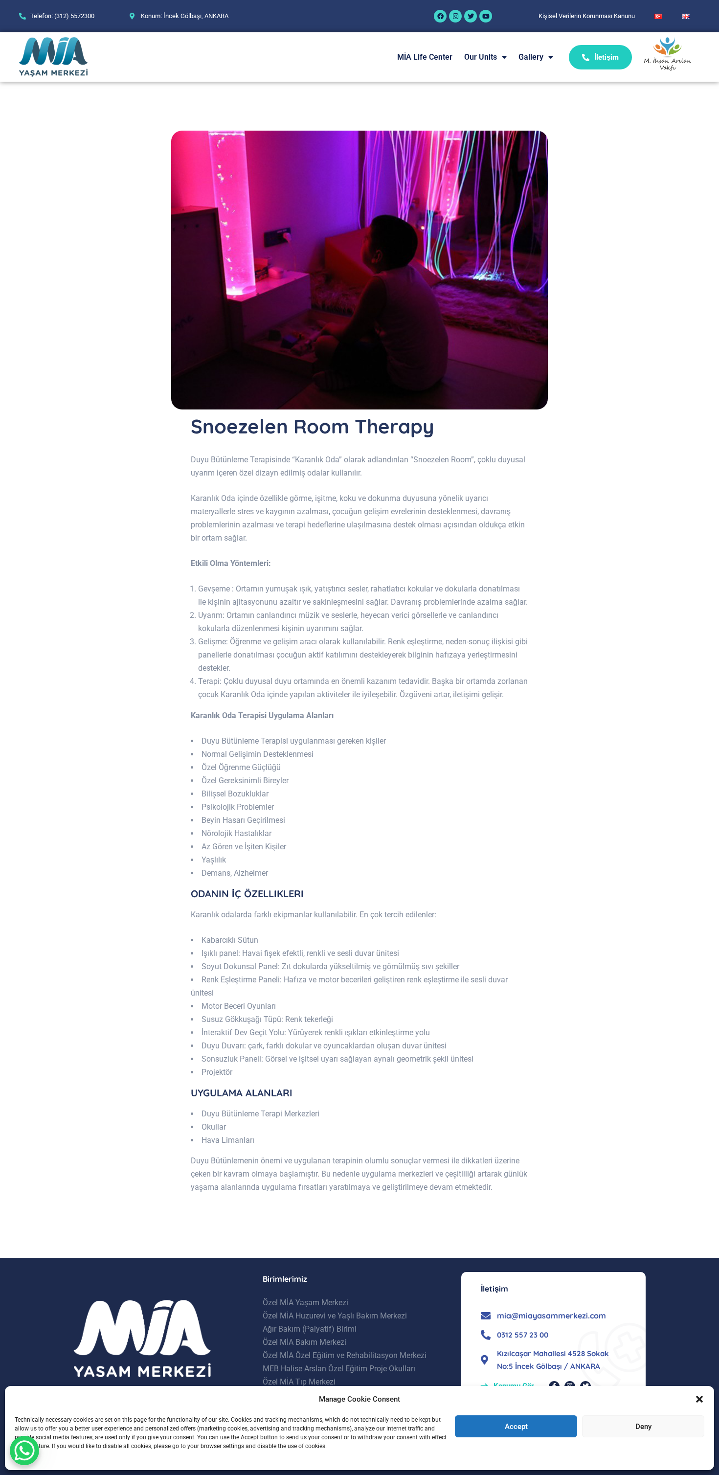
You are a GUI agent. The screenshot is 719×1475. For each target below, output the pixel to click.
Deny (643, 1426)
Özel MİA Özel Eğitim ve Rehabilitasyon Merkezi (345, 1355)
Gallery (530, 57)
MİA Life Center (424, 57)
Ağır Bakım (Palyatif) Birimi (310, 1329)
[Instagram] (455, 16)
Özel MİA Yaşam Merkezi (305, 1302)
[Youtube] (485, 16)
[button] (699, 1399)
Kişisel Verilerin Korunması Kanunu (587, 16)
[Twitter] (470, 16)
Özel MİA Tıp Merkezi (299, 1381)
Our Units (480, 57)
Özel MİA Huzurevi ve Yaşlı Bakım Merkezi (335, 1315)
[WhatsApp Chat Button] (24, 1450)
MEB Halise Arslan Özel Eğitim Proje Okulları (339, 1368)
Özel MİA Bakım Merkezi (304, 1342)
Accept (516, 1426)
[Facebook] (440, 16)
